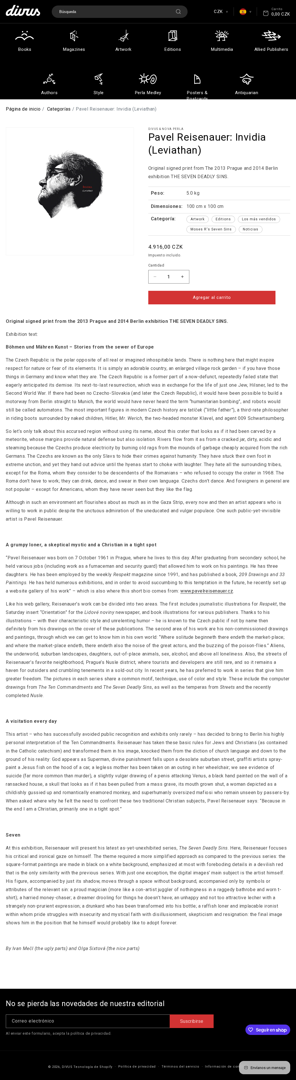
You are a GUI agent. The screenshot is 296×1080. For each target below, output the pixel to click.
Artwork (197, 219)
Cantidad (156, 265)
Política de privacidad (137, 1066)
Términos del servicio (180, 1066)
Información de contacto (226, 1066)
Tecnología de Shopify (92, 1067)
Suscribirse (191, 1021)
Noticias (250, 229)
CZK (220, 11)
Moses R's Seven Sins (211, 229)
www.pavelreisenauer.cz (206, 591)
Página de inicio (23, 109)
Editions (223, 219)
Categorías (59, 109)
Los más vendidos (259, 219)
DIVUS (67, 1067)
